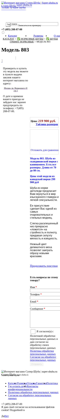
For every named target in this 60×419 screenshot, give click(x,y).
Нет (6, 416)
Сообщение (37, 308)
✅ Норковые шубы (30, 38)
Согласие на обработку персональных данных (43, 358)
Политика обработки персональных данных (43, 352)
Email (34, 301)
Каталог (12, 35)
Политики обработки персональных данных (33, 392)
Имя (33, 287)
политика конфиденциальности (18, 411)
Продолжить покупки (44, 266)
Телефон (36, 294)
